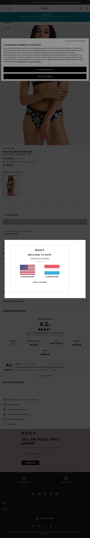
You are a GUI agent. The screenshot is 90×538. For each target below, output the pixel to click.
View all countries (40, 282)
